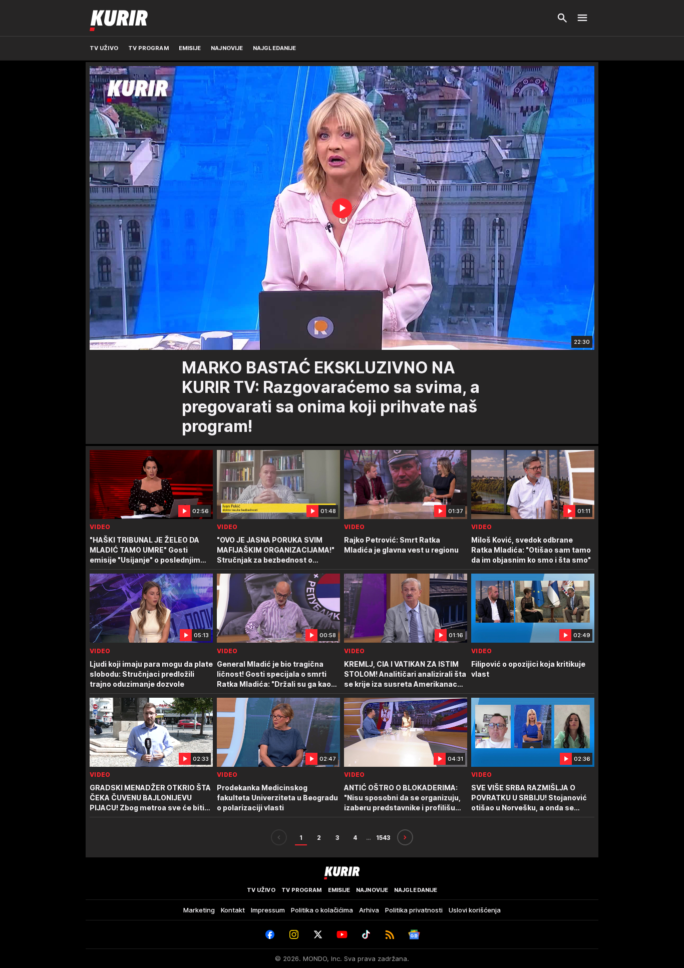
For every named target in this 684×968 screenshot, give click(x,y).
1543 (383, 837)
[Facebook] (270, 934)
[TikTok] (366, 934)
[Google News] (414, 934)
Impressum (268, 910)
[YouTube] (342, 934)
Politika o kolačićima (322, 910)
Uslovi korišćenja (475, 910)
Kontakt (233, 910)
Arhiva (369, 910)
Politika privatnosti (414, 910)
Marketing (199, 910)
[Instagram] (294, 934)
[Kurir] (119, 18)
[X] (318, 934)
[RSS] (390, 934)
